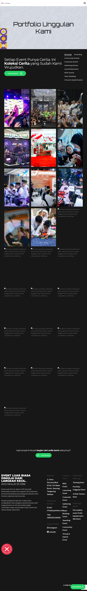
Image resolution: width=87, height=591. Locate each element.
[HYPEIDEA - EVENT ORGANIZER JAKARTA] (5, 3)
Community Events (71, 58)
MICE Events (69, 73)
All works (68, 54)
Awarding (78, 54)
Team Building (70, 76)
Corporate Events (71, 62)
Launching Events (71, 69)
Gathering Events (71, 65)
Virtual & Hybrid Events (73, 80)
